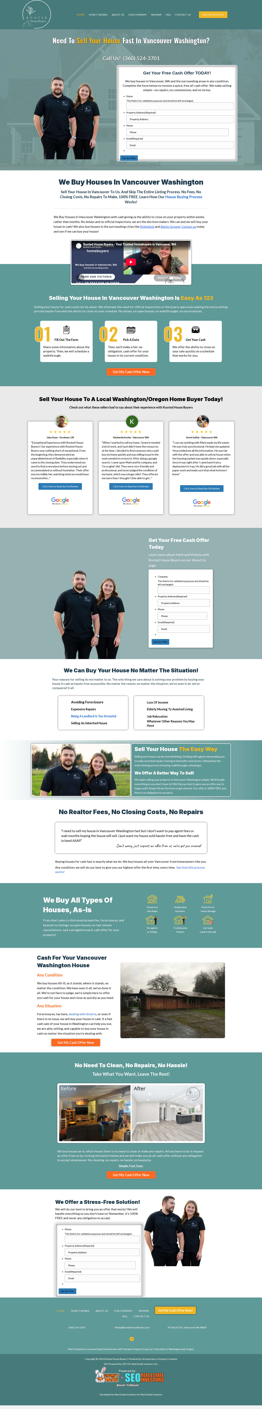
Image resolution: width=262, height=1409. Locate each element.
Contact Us (183, 14)
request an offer (150, 845)
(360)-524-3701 (76, 1327)
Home (80, 14)
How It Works (98, 14)
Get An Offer (129, 158)
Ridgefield (147, 226)
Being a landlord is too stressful (93, 716)
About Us (118, 14)
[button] (131, 372)
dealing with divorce (83, 1014)
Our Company (137, 14)
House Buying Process (183, 197)
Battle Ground (170, 226)
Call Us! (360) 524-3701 (131, 58)
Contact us (188, 226)
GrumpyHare (149, 1358)
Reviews (156, 14)
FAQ (168, 14)
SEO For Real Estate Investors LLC (140, 1363)
